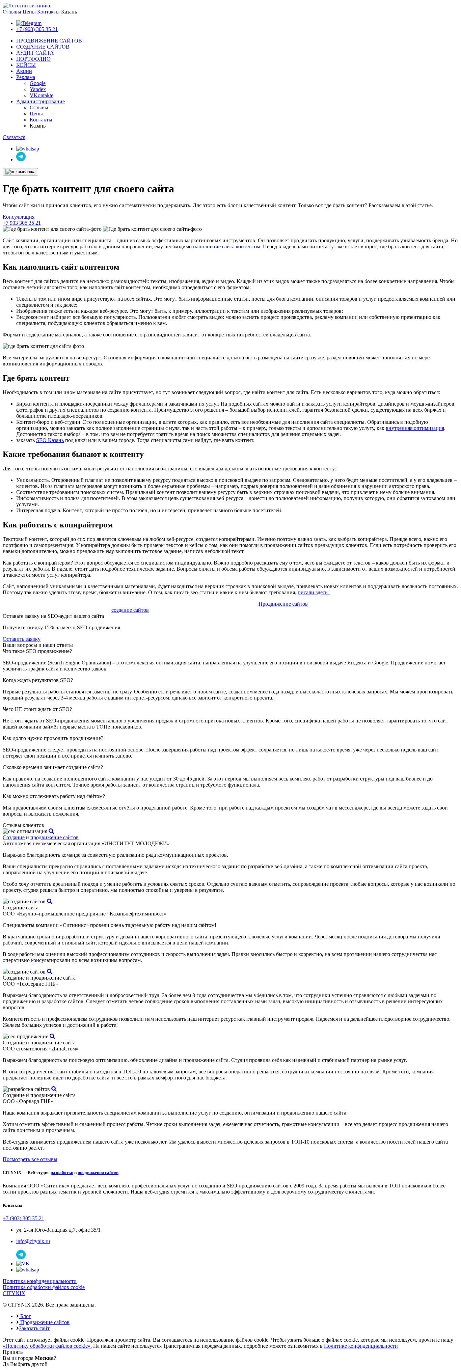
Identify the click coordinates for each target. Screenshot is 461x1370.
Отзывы (12, 12)
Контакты (48, 12)
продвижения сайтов (98, 1172)
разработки (62, 1172)
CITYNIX (14, 1293)
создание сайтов (130, 610)
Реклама (25, 77)
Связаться (14, 137)
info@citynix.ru (33, 1241)
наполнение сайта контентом (226, 246)
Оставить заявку (21, 639)
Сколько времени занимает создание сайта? (53, 767)
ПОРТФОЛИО (33, 59)
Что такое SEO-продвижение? (37, 651)
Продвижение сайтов (283, 604)
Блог (25, 1316)
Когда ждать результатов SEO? (38, 680)
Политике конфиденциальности (361, 1346)
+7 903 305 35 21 (22, 223)
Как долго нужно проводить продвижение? (53, 738)
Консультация (18, 217)
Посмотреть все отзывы (30, 1159)
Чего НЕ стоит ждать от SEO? (37, 709)
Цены (29, 12)
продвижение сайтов (54, 837)
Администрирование (40, 101)
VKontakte (41, 95)
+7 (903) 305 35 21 (37, 29)
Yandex (38, 89)
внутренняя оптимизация (415, 428)
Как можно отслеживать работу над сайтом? (54, 796)
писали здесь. (314, 592)
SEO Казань (50, 440)
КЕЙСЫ (26, 65)
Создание (14, 837)
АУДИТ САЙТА (35, 53)
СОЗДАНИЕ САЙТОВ (43, 47)
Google (38, 83)
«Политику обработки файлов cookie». (47, 1346)
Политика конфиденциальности (40, 1281)
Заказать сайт (34, 1328)
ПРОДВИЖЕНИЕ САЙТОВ (49, 41)
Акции (24, 71)
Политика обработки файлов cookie (44, 1287)
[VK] (23, 1263)
